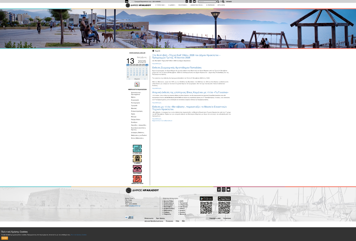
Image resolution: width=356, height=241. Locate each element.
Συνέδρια (134, 122)
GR (127, 2)
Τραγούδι (134, 105)
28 (143, 75)
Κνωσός (182, 212)
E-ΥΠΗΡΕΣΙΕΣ (210, 5)
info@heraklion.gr (134, 206)
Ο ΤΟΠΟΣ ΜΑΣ (159, 5)
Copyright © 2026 (215, 218)
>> (145, 79)
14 (143, 71)
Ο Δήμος (167, 212)
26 (137, 75)
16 (128, 73)
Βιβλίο (133, 97)
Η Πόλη (182, 208)
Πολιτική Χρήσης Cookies (78, 235)
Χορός (133, 114)
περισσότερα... (157, 63)
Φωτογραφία (135, 103)
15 (146, 71)
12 (137, 71)
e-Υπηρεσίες (184, 205)
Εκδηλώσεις (168, 210)
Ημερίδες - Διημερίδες (138, 125)
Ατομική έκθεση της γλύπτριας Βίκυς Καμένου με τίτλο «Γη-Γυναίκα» (190, 92)
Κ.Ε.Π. (181, 201)
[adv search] (222, 1)
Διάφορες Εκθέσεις (137, 132)
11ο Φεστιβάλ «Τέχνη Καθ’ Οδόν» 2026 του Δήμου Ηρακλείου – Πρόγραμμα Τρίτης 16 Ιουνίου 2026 (186, 56)
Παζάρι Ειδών (135, 119)
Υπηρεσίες (167, 214)
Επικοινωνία (149, 218)
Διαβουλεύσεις (169, 208)
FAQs (177, 220)
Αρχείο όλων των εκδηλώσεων (162, 120)
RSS (183, 220)
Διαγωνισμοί (168, 205)
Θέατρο (133, 117)
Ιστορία (182, 210)
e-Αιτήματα (184, 207)
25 (134, 75)
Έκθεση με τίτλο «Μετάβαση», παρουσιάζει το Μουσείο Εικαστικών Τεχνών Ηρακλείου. (189, 108)
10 (131, 71)
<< (129, 79)
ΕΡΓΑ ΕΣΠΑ (221, 5)
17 (131, 73)
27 (140, 75)
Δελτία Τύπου (168, 201)
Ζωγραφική (135, 100)
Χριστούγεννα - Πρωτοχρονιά (136, 93)
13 (140, 71)
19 (137, 73)
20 (140, 73)
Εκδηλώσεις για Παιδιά (139, 135)
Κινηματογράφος (137, 111)
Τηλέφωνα (183, 203)
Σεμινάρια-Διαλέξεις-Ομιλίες (138, 129)
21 (143, 73)
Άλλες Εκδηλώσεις (137, 138)
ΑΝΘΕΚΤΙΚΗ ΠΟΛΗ (196, 5)
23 (128, 75)
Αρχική (157, 51)
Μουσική (133, 108)
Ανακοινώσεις (169, 203)
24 (131, 75)
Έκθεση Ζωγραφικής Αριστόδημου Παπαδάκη (176, 67)
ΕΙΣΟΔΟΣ (229, 1)
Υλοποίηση (227, 218)
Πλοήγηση (169, 220)
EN (130, 2)
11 (134, 71)
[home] (139, 5)
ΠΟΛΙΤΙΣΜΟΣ (182, 5)
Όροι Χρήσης (160, 218)
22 (146, 73)
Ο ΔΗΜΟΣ (171, 5)
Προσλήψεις (168, 207)
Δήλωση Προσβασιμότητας (154, 220)
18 (134, 73)
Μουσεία (183, 214)
